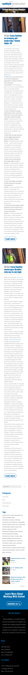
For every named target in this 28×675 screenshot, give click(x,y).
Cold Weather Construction (8, 520)
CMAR (13, 517)
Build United (17, 515)
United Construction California (9, 545)
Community (5, 496)
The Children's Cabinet (7, 543)
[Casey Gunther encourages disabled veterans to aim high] (14, 256)
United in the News (20, 547)
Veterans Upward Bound (14, 339)
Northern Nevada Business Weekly (10, 533)
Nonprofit (20, 531)
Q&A (21, 536)
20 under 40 (19, 277)
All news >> (23, 586)
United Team (12, 45)
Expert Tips (14, 524)
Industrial (4, 529)
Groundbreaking (6, 527)
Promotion (17, 536)
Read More (10, 238)
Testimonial (19, 540)
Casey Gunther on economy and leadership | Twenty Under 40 (13, 39)
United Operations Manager (8, 550)
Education (4, 524)
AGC (9, 515)
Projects (12, 536)
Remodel (14, 538)
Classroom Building (6, 517)
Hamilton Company (14, 527)
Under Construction (17, 543)
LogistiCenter (10, 529)
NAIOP (15, 529)
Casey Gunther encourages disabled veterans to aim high (13, 269)
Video (23, 550)
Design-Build (21, 522)
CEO (22, 515)
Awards (12, 515)
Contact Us (13, 603)
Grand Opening (21, 524)
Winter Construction (6, 552)
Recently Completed (6, 538)
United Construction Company (9, 547)
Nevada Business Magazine (8, 531)
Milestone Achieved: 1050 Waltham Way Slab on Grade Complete (18, 579)
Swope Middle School (11, 540)
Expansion (9, 524)
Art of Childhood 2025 (17, 567)
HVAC (20, 527)
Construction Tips (6, 522)
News (6, 45)
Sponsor (4, 540)
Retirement (18, 538)
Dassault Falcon (14, 522)
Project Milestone (6, 503)
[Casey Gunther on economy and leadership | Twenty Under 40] (14, 24)
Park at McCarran (6, 536)
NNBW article (7, 75)
